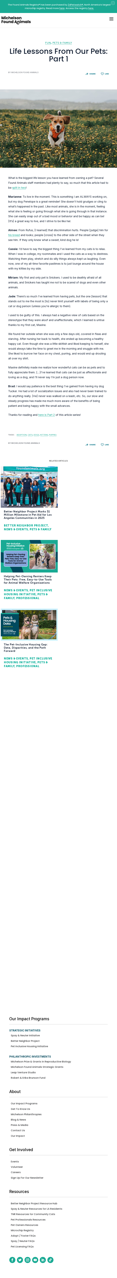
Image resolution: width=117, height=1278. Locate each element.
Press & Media (19, 1125)
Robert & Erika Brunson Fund (28, 1078)
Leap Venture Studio (23, 1072)
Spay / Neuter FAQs (23, 1241)
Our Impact (18, 1136)
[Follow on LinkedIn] (43, 1260)
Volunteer (17, 1167)
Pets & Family (62, 42)
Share (92, 74)
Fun (48, 42)
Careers (16, 1172)
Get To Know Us (20, 1109)
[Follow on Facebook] (12, 1260)
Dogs (36, 435)
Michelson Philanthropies (26, 1114)
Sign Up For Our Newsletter (27, 1178)
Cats (30, 435)
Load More (58, 992)
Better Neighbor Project (25, 1041)
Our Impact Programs (24, 1103)
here (62, 8)
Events (15, 1161)
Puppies (53, 435)
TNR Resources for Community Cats (33, 1214)
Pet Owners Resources (24, 1225)
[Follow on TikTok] (50, 1260)
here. (91, 8)
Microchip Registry (22, 1230)
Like (107, 74)
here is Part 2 (46, 414)
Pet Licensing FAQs (22, 1246)
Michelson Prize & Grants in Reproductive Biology (41, 1061)
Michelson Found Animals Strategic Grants (37, 1067)
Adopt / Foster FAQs (23, 1235)
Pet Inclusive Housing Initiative (29, 1046)
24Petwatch (75, 4)
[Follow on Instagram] (28, 1260)
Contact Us (18, 1130)
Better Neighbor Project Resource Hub (34, 1203)
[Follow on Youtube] (35, 1260)
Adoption (22, 435)
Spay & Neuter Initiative (25, 1035)
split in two (19, 187)
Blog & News (18, 1119)
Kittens (44, 435)
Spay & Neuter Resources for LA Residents (36, 1209)
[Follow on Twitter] (20, 1260)
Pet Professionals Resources (28, 1219)
